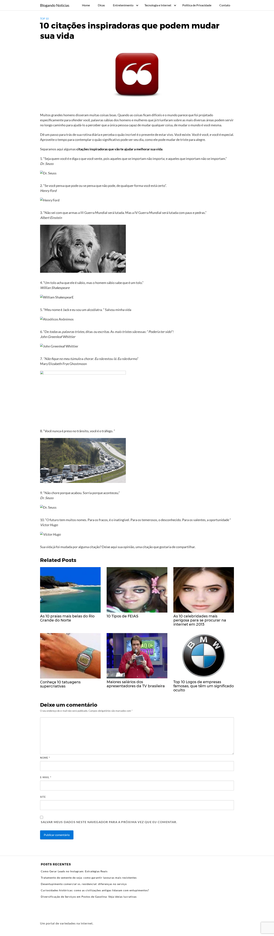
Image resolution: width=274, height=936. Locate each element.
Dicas (101, 5)
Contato (224, 5)
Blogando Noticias (54, 5)
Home (86, 5)
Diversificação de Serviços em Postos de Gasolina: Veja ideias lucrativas (89, 896)
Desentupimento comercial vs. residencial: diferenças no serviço (84, 884)
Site (43, 796)
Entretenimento (123, 5)
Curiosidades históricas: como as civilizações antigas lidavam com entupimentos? (95, 890)
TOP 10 (44, 18)
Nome (45, 757)
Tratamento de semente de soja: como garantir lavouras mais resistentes (89, 877)
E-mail (45, 777)
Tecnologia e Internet (157, 5)
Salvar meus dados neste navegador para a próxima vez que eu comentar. (109, 822)
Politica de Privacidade (196, 5)
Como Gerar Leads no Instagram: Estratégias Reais (74, 871)
